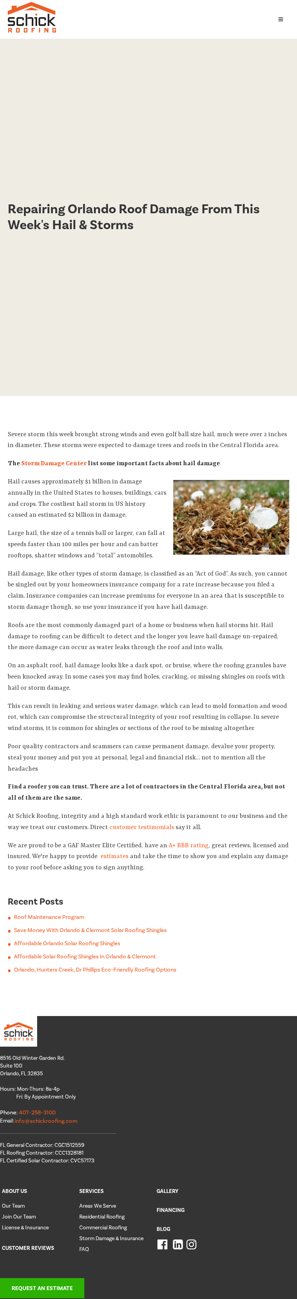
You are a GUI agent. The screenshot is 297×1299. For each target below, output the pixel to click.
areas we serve (97, 1206)
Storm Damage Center (54, 463)
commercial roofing (103, 1227)
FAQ (84, 1249)
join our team (19, 1216)
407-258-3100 (37, 1112)
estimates (113, 856)
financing (170, 1210)
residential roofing (102, 1216)
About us (14, 1191)
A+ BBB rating (188, 845)
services (91, 1191)
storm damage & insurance (111, 1238)
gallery (167, 1191)
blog (163, 1229)
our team (13, 1206)
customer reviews (28, 1248)
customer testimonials (141, 827)
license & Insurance (25, 1227)
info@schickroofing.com (46, 1120)
